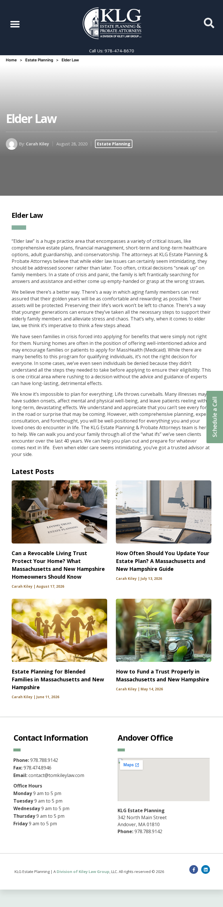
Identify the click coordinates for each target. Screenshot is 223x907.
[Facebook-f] (193, 869)
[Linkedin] (205, 869)
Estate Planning (39, 60)
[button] (15, 24)
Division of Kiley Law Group (83, 871)
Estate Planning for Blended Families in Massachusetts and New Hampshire (58, 679)
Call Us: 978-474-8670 (111, 51)
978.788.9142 (148, 831)
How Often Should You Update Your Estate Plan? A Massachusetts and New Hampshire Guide (162, 561)
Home (11, 60)
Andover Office (145, 737)
